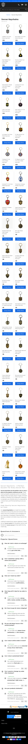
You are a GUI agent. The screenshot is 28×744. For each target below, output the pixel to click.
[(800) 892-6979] (19, 5)
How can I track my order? (12, 575)
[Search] (25, 9)
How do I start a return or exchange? (16, 543)
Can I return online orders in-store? (15, 640)
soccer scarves (11, 525)
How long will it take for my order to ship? (16, 592)
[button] (22, 556)
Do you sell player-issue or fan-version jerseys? (14, 624)
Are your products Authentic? (13, 688)
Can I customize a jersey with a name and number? (14, 559)
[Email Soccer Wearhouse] (14, 728)
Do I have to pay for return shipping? (16, 608)
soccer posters (8, 523)
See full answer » (11, 553)
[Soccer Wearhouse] (3, 5)
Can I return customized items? (14, 656)
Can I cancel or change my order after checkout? (14, 672)
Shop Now (7, 43)
